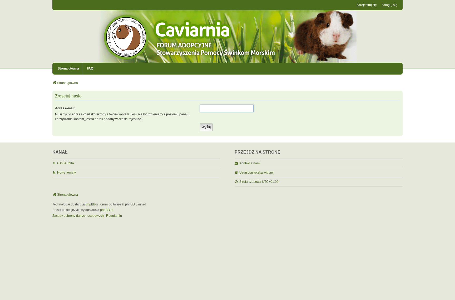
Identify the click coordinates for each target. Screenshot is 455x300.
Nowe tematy (66, 172)
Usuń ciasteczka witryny (256, 172)
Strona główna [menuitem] (68, 68)
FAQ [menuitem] (90, 68)
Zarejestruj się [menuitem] (367, 5)
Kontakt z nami (249, 163)
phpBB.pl (106, 210)
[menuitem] (78, 216)
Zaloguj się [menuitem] (389, 5)
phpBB (90, 204)
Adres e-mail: (65, 108)
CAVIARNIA (65, 163)
